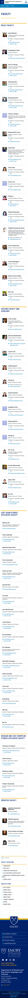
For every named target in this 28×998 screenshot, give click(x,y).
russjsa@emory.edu (15, 814)
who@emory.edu (14, 845)
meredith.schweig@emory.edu (11, 665)
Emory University (16, 992)
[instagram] (10, 960)
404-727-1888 (13, 91)
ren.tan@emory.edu (15, 299)
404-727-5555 (7, 764)
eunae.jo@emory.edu (15, 386)
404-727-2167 (13, 161)
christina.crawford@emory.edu (12, 750)
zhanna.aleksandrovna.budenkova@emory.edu (17, 344)
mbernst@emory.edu (9, 552)
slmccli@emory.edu (9, 614)
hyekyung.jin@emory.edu (16, 373)
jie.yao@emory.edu (14, 502)
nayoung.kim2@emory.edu (16, 429)
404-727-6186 (7, 641)
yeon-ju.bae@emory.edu (16, 329)
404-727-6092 (7, 716)
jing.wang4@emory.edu (10, 703)
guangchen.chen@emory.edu (17, 58)
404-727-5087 (13, 126)
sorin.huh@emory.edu (15, 175)
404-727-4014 (13, 75)
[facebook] (3, 960)
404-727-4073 (7, 578)
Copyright (23, 993)
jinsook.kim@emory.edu (10, 589)
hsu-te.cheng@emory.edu (16, 73)
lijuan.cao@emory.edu (15, 359)
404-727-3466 (7, 553)
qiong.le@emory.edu (15, 443)
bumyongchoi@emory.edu (16, 105)
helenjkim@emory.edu (9, 576)
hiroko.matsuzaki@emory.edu (17, 473)
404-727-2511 (13, 205)
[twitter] (6, 960)
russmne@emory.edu (15, 826)
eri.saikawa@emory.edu (10, 653)
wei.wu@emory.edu (9, 714)
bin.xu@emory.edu (9, 727)
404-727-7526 (7, 615)
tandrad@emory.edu (9, 539)
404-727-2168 (13, 44)
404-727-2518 (13, 221)
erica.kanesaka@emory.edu (11, 564)
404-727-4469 (7, 541)
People (7, 5)
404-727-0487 (7, 654)
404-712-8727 (13, 255)
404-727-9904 (7, 628)
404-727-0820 (7, 603)
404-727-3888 (7, 692)
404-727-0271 (7, 667)
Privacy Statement (14, 995)
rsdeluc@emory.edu (15, 141)
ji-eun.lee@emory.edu (15, 189)
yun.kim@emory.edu (9, 601)
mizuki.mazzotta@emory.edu (17, 220)
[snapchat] (13, 960)
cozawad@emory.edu (15, 239)
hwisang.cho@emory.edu (16, 89)
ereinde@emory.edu (9, 639)
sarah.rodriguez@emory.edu (17, 269)
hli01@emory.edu (14, 204)
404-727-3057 (13, 285)
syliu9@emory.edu (14, 459)
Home (2, 5)
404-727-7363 (7, 680)
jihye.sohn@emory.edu (15, 487)
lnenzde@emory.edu (9, 626)
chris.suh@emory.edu (9, 690)
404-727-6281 (7, 752)
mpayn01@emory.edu (9, 775)
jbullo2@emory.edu (15, 42)
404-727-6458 (13, 503)
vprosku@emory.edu (15, 253)
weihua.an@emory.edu (10, 528)
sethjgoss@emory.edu (15, 159)
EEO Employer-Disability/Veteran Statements (11, 993)
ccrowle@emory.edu (15, 124)
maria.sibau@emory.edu (16, 283)
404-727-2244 (7, 791)
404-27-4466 (7, 777)
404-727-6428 (13, 107)
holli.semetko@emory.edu (10, 678)
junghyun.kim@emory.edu (16, 415)
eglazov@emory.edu (15, 835)
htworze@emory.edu (9, 789)
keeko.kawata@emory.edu (16, 400)
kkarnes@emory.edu (9, 763)
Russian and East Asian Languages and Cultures (13, 2)
